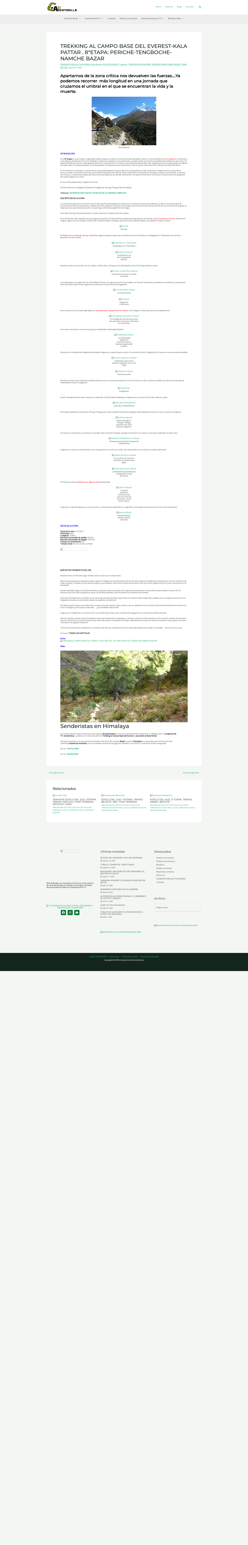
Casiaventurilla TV (93, 18)
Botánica (160, 865)
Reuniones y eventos (165, 872)
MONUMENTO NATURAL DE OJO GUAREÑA (119, 889)
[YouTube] (76, 912)
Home (158, 6)
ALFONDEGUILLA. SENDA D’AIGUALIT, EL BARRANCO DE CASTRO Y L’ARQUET (123, 897)
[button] (200, 7)
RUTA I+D (160, 875)
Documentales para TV (151, 18)
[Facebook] (63, 912)
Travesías (111, 18)
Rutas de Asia (96, 64)
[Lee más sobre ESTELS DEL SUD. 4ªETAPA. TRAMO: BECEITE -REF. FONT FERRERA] (113, 795)
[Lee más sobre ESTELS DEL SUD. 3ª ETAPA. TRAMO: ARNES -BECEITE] (161, 795)
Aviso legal (114, 957)
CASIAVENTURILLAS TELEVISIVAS (75, 64)
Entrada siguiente (192, 772)
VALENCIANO (73, 754)
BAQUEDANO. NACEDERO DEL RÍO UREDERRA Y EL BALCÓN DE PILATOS (122, 872)
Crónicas (160, 882)
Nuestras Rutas (71, 18)
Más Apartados (174, 18)
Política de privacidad (149, 957)
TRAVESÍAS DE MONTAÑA (139, 64)
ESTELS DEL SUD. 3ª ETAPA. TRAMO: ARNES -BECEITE (171, 800)
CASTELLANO (73, 748)
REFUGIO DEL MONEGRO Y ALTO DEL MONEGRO (121, 858)
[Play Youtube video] (124, 686)
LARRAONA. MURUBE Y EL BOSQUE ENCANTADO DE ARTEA (122, 881)
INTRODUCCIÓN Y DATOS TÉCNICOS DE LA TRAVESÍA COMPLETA (97, 193)
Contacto (190, 6)
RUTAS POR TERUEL (116, 808)
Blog (179, 6)
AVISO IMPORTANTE (99, 957)
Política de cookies (129, 957)
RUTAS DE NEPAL (110, 64)
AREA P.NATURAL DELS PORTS (62, 807)
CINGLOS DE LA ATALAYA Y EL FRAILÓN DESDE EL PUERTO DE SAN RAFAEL (121, 913)
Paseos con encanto (128, 18)
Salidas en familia (164, 868)
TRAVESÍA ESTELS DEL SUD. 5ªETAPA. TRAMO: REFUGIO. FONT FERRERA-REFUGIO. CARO (75, 802)
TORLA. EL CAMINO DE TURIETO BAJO (117, 864)
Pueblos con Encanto (165, 861)
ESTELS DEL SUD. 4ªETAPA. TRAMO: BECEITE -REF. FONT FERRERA (122, 800)
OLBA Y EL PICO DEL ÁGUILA (112, 905)
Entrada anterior (55, 772)
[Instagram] (70, 912)
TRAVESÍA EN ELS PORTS (76, 810)
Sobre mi (169, 6)
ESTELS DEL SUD (77, 807)
